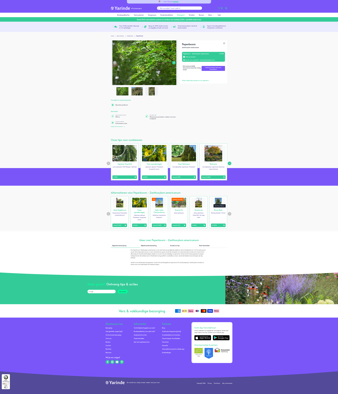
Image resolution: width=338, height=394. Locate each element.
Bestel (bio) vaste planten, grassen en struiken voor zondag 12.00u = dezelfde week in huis (169, 19)
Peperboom (139, 36)
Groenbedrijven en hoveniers (171, 335)
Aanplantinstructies (140, 335)
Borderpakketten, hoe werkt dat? (144, 331)
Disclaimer (217, 383)
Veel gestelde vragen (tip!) (114, 331)
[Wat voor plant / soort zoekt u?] (158, 8)
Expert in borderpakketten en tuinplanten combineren (216, 27)
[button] (226, 8)
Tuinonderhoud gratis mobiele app (173, 349)
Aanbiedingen (166, 352)
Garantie (165, 345)
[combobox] (179, 8)
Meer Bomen (120, 36)
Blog (163, 328)
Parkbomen (130, 36)
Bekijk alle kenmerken (117, 126)
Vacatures (165, 342)
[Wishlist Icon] (224, 43)
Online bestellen (139, 338)
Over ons (108, 338)
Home (112, 36)
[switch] (6, 387)
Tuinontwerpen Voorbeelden (171, 338)
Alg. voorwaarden (227, 383)
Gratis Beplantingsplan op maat (144, 328)
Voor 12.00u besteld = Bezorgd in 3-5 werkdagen (129, 27)
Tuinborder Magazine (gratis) (171, 331)
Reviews (108, 342)
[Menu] (9, 375)
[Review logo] (209, 353)
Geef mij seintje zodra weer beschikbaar (213, 68)
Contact (108, 345)
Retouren (108, 352)
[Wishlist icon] (135, 147)
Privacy (210, 383)
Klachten (108, 349)
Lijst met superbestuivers (142, 342)
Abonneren (122, 291)
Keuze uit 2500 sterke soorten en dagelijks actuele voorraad (158, 27)
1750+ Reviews (168, 1)
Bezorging (109, 328)
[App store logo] (202, 337)
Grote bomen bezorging (113, 335)
